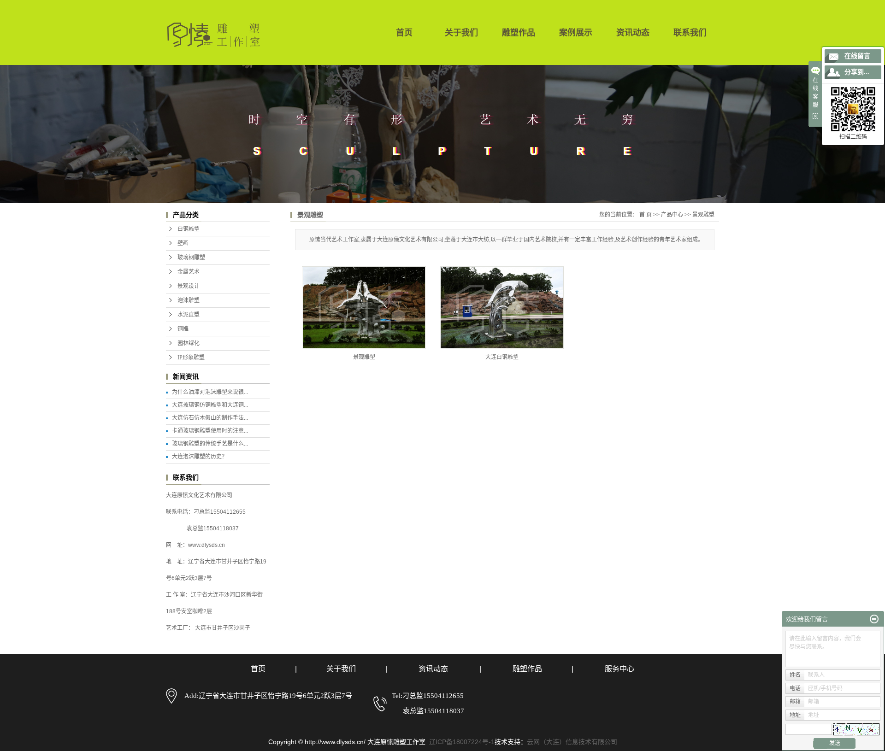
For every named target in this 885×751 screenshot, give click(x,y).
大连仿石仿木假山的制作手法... (210, 418)
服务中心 (619, 669)
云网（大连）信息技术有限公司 (572, 741)
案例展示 (575, 32)
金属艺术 (188, 272)
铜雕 (183, 329)
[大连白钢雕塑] (502, 307)
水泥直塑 (188, 314)
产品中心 (672, 214)
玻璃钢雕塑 (191, 257)
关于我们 (461, 32)
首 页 (645, 214)
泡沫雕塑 (188, 300)
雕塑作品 (518, 32)
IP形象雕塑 (191, 357)
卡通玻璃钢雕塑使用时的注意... (210, 431)
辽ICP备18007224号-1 (462, 741)
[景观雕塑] (364, 307)
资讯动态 (632, 32)
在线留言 (857, 56)
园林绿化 (188, 343)
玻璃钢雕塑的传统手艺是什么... (210, 443)
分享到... (856, 72)
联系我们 (690, 32)
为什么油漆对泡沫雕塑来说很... (210, 392)
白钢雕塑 (188, 229)
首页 (404, 32)
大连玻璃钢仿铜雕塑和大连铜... (210, 405)
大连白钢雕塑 (502, 357)
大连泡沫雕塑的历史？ (199, 456)
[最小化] (874, 619)
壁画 (183, 243)
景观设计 (188, 286)
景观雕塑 (703, 214)
